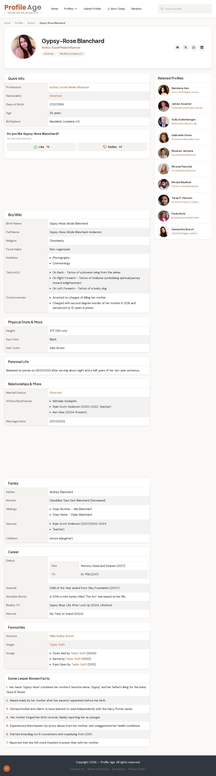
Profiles (19, 22)
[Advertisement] (77, 183)
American (56, 96)
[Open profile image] (23, 46)
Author (31, 22)
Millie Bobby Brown (62, 636)
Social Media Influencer (74, 87)
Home (7, 22)
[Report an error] (6, 768)
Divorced (55, 392)
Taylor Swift (57, 644)
